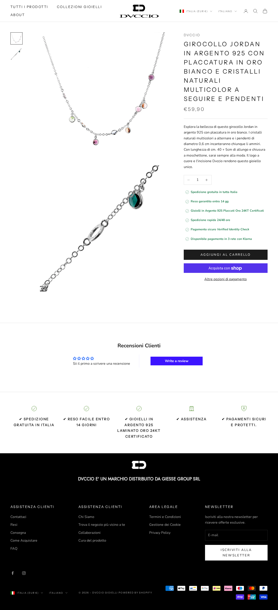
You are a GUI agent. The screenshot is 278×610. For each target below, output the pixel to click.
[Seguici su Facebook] (12, 573)
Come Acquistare (23, 540)
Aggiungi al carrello (225, 255)
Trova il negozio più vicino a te (101, 524)
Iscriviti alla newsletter (236, 552)
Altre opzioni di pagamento (225, 279)
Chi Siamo (86, 516)
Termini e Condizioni (165, 516)
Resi (13, 524)
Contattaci (18, 516)
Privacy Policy (159, 532)
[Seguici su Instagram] (24, 573)
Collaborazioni (89, 532)
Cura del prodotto (92, 540)
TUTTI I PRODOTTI (29, 7)
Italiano (225, 11)
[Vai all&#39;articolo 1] (16, 38)
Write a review (177, 361)
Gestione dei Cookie (165, 524)
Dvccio (192, 35)
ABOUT (17, 15)
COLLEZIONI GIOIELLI (79, 7)
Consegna (18, 532)
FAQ (13, 548)
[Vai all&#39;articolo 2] (16, 54)
